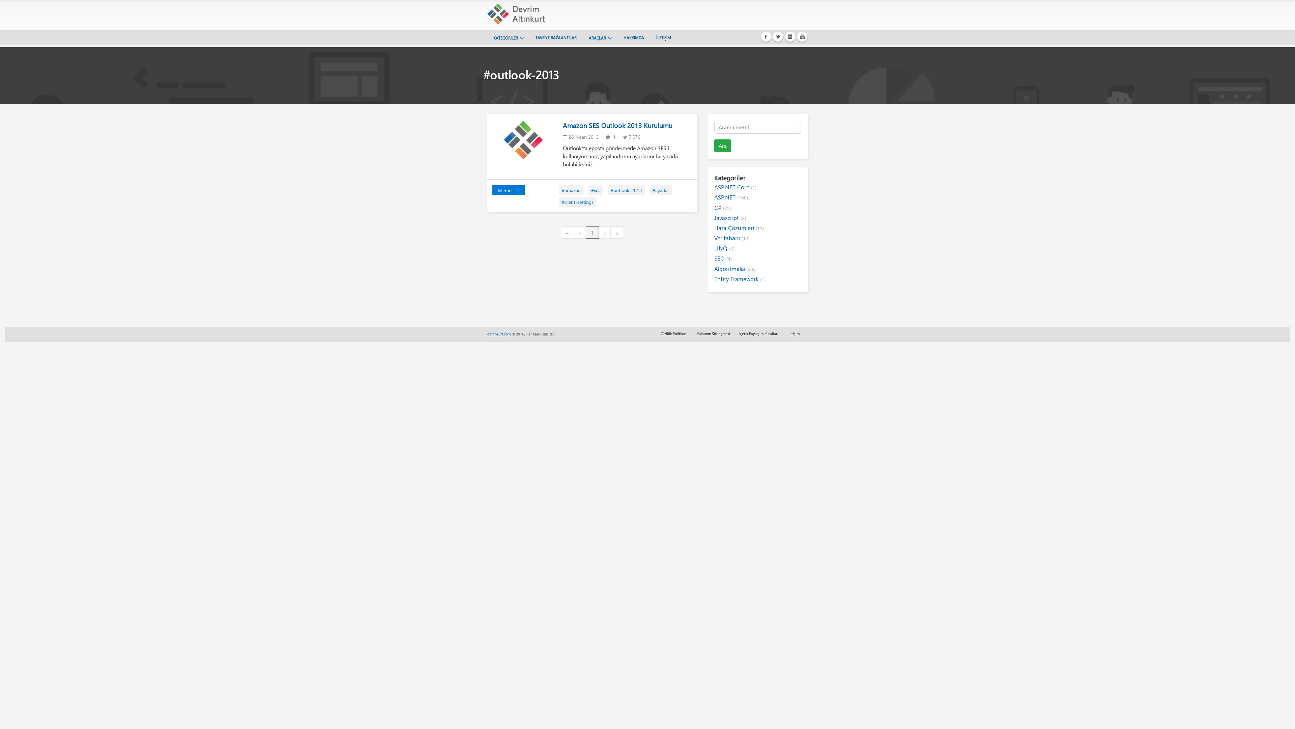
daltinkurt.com (499, 333)
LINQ (724, 248)
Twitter (778, 37)
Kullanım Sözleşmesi (713, 333)
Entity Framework (740, 279)
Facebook (766, 37)
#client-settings (578, 202)
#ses (595, 190)
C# (722, 208)
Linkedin (790, 37)
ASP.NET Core (735, 187)
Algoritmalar (735, 269)
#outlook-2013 (626, 190)
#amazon (571, 190)
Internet (505, 190)
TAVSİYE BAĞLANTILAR (556, 37)
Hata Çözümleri (739, 228)
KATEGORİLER (505, 37)
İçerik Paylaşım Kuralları (758, 333)
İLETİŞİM (663, 37)
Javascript (730, 218)
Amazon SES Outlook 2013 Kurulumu (617, 125)
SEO (723, 258)
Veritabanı (732, 238)
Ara (723, 145)
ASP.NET (731, 197)
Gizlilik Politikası (674, 333)
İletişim (793, 333)
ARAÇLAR (597, 37)
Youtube (802, 37)
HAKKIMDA (634, 37)
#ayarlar (661, 190)
